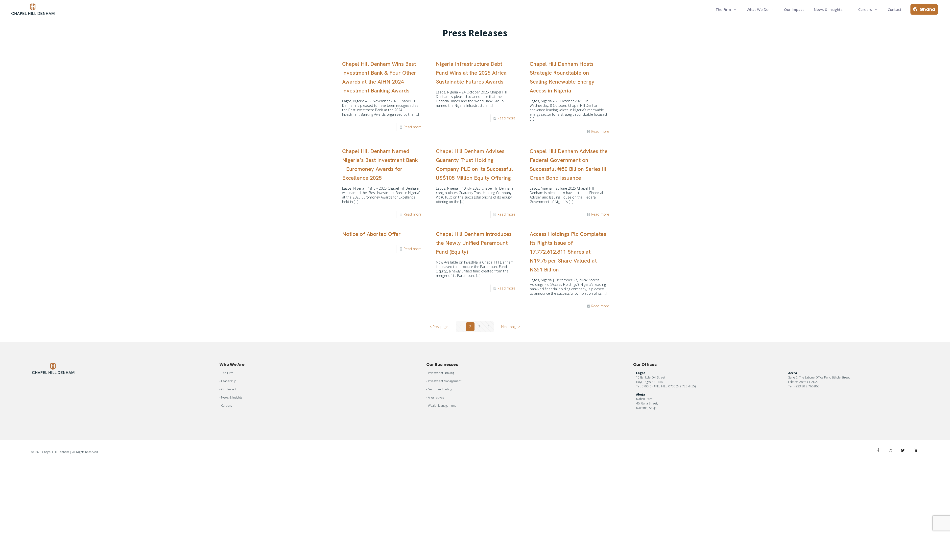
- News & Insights (230, 397)
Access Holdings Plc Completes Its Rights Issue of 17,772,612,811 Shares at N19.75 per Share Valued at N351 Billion (568, 251)
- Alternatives (435, 397)
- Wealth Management (441, 405)
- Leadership (227, 381)
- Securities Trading (439, 389)
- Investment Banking (440, 373)
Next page (509, 326)
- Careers (225, 405)
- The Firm (226, 373)
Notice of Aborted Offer (371, 234)
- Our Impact (227, 389)
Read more (413, 127)
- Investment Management (443, 381)
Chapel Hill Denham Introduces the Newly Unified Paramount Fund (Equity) (474, 242)
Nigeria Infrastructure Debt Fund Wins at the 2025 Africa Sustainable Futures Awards (471, 72)
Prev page (440, 326)
